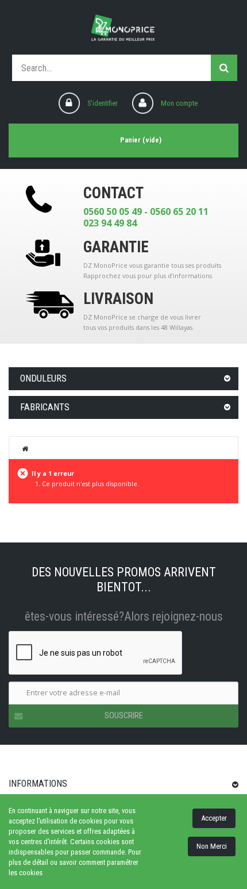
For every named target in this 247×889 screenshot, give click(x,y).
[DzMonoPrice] (123, 28)
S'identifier (102, 103)
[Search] (224, 68)
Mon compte (179, 103)
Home (25, 448)
